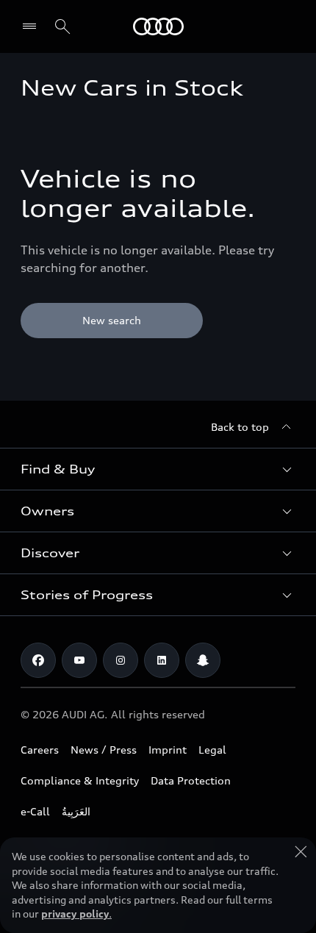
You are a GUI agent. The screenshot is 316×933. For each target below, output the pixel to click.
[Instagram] (120, 660)
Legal (212, 749)
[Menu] (33, 26)
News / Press (104, 749)
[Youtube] (79, 660)
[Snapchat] (202, 660)
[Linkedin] (161, 660)
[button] (158, 469)
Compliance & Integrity (80, 780)
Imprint (167, 749)
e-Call (35, 811)
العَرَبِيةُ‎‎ (76, 811)
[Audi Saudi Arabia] (158, 26)
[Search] (62, 26)
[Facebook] (38, 660)
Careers (40, 749)
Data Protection (191, 780)
